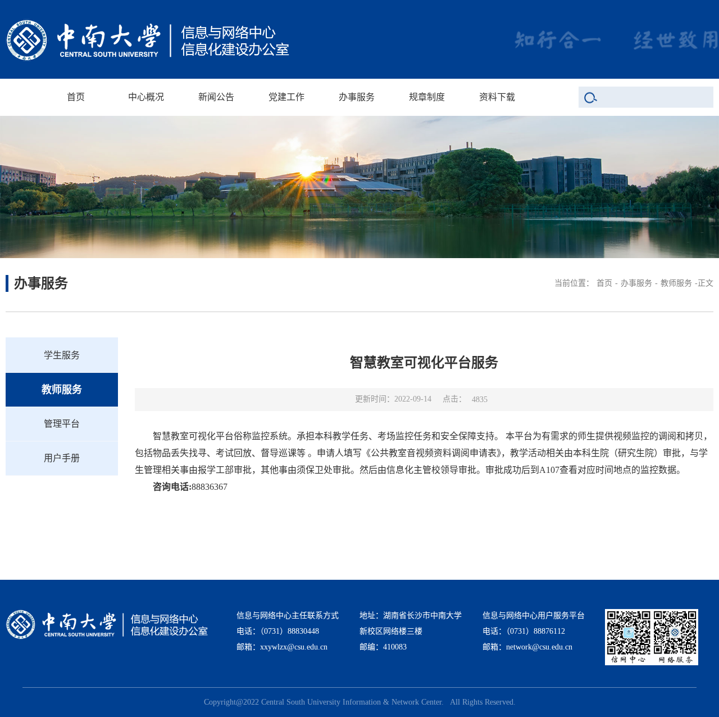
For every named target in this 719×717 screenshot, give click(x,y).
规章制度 (427, 97)
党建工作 (286, 97)
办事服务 (357, 97)
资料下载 (497, 97)
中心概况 (146, 97)
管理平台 (62, 424)
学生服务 (62, 355)
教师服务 (676, 283)
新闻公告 (216, 97)
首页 (76, 97)
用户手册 (62, 458)
